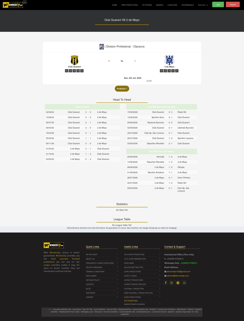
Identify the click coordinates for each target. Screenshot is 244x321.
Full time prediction (111, 311)
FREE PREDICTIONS (129, 5)
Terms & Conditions (95, 271)
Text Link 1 (202, 5)
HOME (115, 5)
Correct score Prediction (166, 309)
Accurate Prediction (134, 254)
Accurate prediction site (62, 309)
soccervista (76, 309)
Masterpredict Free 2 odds (69, 311)
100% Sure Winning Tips (135, 259)
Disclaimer (91, 275)
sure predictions (132, 271)
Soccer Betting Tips (133, 267)
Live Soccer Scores (159, 311)
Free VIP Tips (87, 309)
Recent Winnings (94, 267)
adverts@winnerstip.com (178, 275)
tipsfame (171, 311)
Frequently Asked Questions (100, 263)
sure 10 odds (130, 275)
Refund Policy (93, 280)
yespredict (125, 314)
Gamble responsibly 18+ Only (187, 311)
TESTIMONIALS (187, 5)
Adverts (90, 284)
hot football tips (131, 300)
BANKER (159, 5)
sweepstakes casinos (134, 304)
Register (233, 4)
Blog (88, 288)
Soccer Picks (112, 309)
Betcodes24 (182, 309)
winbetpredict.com (143, 311)
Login (218, 4)
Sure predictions (132, 297)
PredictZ (153, 309)
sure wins (129, 263)
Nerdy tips (98, 311)
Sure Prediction (100, 309)
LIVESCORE (172, 5)
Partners (90, 293)
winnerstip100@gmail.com (178, 271)
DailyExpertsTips (125, 309)
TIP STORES (147, 5)
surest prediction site (135, 284)
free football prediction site (138, 293)
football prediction (134, 288)
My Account (91, 254)
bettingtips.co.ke (87, 311)
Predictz (190, 309)
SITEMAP (89, 297)
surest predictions (133, 280)
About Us (90, 259)
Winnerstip (55, 252)
